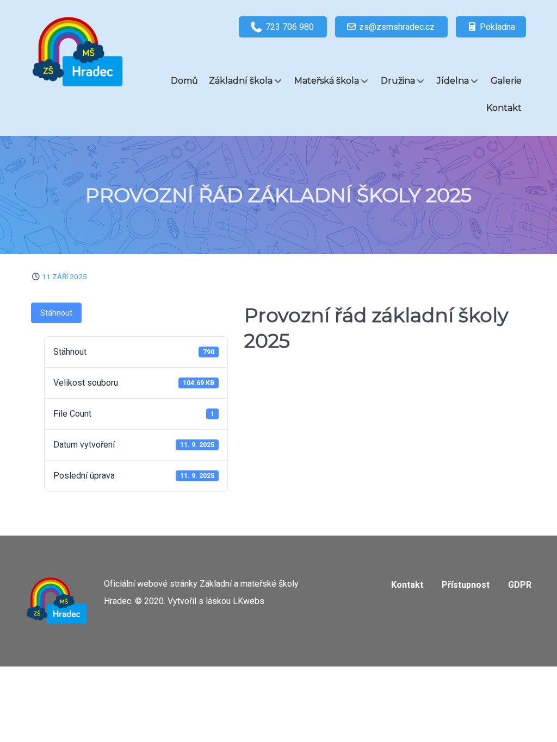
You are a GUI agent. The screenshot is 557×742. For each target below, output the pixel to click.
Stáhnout (56, 313)
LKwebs (248, 601)
